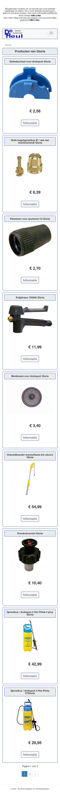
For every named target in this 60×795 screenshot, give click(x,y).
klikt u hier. (36, 15)
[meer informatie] (30, 83)
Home (8, 45)
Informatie (30, 123)
